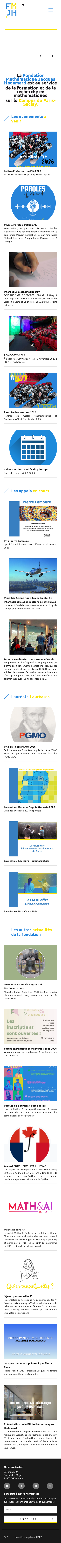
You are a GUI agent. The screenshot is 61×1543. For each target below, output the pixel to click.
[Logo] (11, 11)
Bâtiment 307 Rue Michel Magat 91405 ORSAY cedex (14, 1475)
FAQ (6, 1537)
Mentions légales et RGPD (28, 1537)
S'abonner (28, 1519)
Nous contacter (13, 1467)
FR (23, 5)
